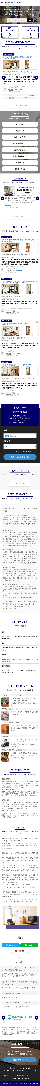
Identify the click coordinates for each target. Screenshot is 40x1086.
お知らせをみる (21, 483)
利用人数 (6, 441)
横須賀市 (19, 130)
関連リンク (7, 1075)
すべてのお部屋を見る (21, 105)
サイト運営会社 (15, 1078)
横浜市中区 (20, 169)
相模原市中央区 (19, 156)
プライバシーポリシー (29, 1075)
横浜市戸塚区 (20, 150)
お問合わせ (25, 1078)
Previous (3, 78)
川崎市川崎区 (20, 137)
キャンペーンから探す (21, 216)
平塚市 (19, 162)
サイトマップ (16, 1075)
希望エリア (7, 430)
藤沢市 (20, 124)
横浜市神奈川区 (19, 143)
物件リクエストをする (20, 457)
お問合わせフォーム (20, 1060)
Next (37, 78)
